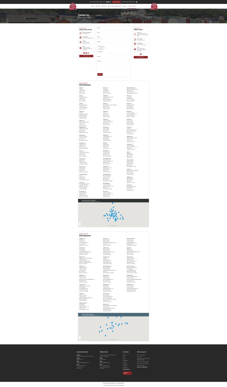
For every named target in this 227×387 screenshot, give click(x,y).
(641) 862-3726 (88, 32)
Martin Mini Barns (130, 178)
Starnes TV (105, 113)
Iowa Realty (129, 97)
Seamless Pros (106, 144)
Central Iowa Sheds (107, 185)
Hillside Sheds (101, 49)
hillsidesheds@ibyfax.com (141, 44)
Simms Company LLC (107, 176)
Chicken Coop (125, 360)
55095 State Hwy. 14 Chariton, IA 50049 (86, 43)
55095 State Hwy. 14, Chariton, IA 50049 (85, 356)
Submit (100, 74)
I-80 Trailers (105, 89)
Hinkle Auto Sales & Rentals (132, 89)
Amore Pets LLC (130, 121)
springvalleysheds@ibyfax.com (88, 38)
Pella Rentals (129, 153)
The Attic (81, 113)
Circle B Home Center (107, 136)
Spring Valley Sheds (102, 47)
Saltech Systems (120, 385)
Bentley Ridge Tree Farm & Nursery (110, 105)
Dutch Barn (125, 366)
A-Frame (124, 355)
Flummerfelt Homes (83, 193)
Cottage (124, 362)
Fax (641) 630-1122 (86, 33)
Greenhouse (125, 367)
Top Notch (81, 89)
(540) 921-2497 (142, 40)
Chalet (124, 358)
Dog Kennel (125, 364)
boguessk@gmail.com (83, 288)
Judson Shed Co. (130, 161)
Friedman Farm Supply (83, 128)
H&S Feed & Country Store (132, 138)
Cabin (124, 357)
